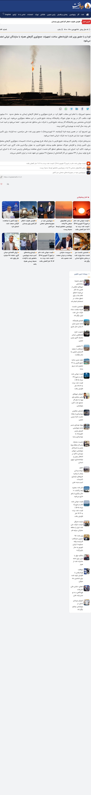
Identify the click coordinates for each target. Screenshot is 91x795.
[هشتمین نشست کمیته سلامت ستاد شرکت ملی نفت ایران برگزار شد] (87, 308)
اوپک (36, 14)
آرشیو (14, 14)
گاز (78, 14)
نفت (82, 14)
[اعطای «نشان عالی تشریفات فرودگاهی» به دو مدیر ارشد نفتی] (87, 588)
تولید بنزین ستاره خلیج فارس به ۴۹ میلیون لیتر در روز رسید (77, 364)
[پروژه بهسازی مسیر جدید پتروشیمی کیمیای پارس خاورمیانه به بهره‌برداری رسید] (87, 427)
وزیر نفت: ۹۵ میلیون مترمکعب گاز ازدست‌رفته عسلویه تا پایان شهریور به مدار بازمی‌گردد (77, 543)
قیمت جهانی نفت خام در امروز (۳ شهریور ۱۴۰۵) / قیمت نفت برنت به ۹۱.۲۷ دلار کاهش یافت (56, 163)
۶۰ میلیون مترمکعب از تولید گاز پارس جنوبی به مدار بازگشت (77, 350)
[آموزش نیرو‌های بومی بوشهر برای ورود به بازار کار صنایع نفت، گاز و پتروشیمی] (87, 396)
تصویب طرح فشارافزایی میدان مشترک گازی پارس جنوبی (77, 336)
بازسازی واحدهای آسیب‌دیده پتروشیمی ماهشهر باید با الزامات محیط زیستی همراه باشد (29, 258)
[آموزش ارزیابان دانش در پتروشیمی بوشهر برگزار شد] (87, 602)
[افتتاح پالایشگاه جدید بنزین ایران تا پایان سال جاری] (87, 322)
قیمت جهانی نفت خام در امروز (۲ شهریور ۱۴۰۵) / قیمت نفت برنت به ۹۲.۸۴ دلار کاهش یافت (46, 256)
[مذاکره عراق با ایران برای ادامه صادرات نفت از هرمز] (87, 557)
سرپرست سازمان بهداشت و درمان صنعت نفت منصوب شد (64, 255)
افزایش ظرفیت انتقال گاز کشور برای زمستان (66, 21)
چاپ (59, 29)
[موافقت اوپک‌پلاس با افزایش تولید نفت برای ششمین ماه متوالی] (87, 571)
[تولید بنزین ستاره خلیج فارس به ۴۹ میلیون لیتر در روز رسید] (87, 362)
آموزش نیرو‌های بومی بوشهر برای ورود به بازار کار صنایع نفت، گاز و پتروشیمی (77, 400)
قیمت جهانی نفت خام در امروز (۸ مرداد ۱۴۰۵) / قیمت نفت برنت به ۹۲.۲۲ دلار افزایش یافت (77, 509)
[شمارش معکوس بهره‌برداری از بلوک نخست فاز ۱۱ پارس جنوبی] (87, 413)
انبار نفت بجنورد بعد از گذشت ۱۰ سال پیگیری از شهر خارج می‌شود (77, 492)
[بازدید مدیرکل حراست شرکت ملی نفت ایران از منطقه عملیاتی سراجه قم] (87, 523)
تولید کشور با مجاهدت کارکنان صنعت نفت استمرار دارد (11, 224)
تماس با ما (21, 14)
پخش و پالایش (62, 14)
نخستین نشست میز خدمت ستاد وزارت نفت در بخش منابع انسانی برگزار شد (82, 256)
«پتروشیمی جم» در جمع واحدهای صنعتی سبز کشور (69, 172)
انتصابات (30, 14)
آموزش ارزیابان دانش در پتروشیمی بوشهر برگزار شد (77, 605)
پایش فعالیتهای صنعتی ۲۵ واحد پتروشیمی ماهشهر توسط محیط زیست (63, 168)
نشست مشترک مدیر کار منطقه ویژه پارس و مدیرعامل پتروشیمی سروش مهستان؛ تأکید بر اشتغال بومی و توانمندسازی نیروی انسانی (77, 452)
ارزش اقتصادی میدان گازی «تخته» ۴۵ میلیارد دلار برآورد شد (11, 255)
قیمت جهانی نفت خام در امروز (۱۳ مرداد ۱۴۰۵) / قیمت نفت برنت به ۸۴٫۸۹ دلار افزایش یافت (77, 381)
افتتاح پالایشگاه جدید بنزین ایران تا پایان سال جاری (77, 324)
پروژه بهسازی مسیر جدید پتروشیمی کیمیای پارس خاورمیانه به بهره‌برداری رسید (77, 431)
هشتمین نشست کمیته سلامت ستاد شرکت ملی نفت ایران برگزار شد (77, 311)
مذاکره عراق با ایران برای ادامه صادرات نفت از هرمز (78, 560)
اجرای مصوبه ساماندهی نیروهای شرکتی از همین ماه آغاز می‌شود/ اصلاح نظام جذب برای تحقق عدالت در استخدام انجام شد (77, 291)
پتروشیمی (72, 14)
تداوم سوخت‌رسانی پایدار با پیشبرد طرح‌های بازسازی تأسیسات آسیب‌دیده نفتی (77, 475)
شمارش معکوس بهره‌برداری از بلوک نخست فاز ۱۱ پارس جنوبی (77, 415)
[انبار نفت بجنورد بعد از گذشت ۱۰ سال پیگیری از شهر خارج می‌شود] (87, 489)
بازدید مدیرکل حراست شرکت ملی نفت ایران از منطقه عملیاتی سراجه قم (77, 526)
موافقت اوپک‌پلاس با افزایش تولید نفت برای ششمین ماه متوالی (77, 575)
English (8, 14)
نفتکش (42, 14)
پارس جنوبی (51, 14)
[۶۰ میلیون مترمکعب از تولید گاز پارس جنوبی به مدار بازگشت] (87, 348)
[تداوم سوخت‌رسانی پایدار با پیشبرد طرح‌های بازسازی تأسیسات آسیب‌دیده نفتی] (87, 469)
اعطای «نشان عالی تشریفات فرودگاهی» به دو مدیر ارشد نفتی (77, 591)
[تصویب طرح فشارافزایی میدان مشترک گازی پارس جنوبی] (87, 334)
